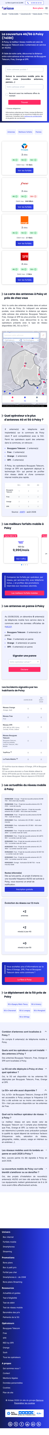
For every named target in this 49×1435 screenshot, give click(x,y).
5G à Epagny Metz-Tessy (18, 1004)
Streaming (7, 1251)
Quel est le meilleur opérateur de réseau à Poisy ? (23, 1116)
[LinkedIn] (33, 1424)
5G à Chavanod (10, 1010)
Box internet (8, 1237)
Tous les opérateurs (11, 1357)
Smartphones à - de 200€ (14, 1277)
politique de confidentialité (33, 116)
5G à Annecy (36, 1004)
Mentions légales (10, 1378)
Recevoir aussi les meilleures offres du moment (24, 94)
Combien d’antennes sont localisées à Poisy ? (21, 1033)
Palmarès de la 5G (11, 1317)
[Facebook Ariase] (22, 1424)
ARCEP (8, 627)
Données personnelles (13, 1383)
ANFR (22, 512)
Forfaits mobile (9, 1242)
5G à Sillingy (24, 1017)
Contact (6, 1373)
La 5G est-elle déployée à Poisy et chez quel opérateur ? (22, 1071)
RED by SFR (8, 1343)
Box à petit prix (10, 1267)
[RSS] (39, 1424)
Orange (6, 1347)
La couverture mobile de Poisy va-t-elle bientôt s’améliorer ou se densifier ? (22, 1170)
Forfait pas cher (10, 1272)
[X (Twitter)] (16, 1424)
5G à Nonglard (39, 1010)
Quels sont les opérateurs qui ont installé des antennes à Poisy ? (23, 1052)
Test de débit (9, 1302)
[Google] (10, 1424)
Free (5, 1333)
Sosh (5, 1352)
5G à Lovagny (24, 1010)
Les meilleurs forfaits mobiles (24, 593)
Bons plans (8, 1262)
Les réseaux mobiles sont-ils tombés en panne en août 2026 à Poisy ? (22, 1152)
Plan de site (8, 1392)
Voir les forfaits (24, 170)
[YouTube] (27, 1424)
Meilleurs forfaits (25, 132)
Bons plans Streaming (12, 1282)
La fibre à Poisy (24, 979)
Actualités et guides (11, 1293)
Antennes (11, 132)
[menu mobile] (46, 8)
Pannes (39, 132)
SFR (4, 1338)
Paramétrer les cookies (24, 1403)
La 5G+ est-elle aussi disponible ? (19, 1090)
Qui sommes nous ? (11, 1368)
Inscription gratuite (24, 889)
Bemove (39, 1400)
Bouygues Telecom (11, 1328)
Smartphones (9, 1246)
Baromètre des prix (11, 1312)
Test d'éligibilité (10, 1298)
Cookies (6, 1387)
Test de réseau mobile (13, 1307)
